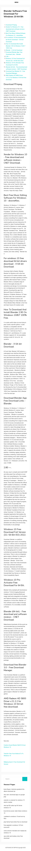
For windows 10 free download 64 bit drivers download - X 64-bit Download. (16, 39)
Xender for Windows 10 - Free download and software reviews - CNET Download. (15, 29)
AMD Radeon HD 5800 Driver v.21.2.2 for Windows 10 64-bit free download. (16, 77)
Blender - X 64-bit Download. (14, 50)
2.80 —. (8, 56)
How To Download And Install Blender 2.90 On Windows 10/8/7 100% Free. (15, 46)
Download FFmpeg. (11, 25)
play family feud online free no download (15, 822)
